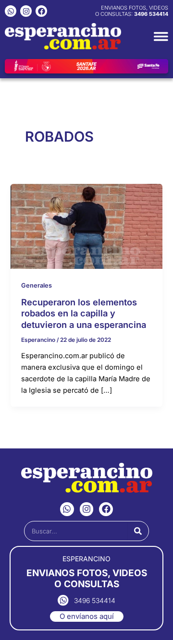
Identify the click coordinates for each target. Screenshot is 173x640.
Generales (36, 285)
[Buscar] (137, 531)
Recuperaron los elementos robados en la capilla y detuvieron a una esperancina (83, 313)
